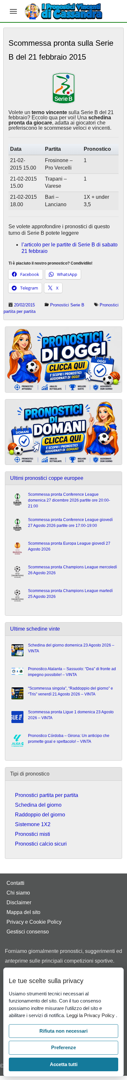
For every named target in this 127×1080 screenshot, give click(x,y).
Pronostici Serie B (67, 305)
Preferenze (63, 1047)
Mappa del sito (23, 912)
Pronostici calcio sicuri (41, 844)
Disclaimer (19, 902)
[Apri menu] (13, 11)
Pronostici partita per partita (46, 795)
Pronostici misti (32, 834)
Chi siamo (18, 893)
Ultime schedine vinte (35, 629)
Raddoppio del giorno (40, 814)
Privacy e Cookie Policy (34, 922)
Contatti (15, 883)
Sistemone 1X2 (32, 824)
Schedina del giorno (38, 805)
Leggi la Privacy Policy (91, 1015)
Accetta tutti (64, 1064)
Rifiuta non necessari (63, 1031)
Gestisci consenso (28, 931)
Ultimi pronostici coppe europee (46, 478)
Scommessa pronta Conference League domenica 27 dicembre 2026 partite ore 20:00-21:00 (69, 500)
